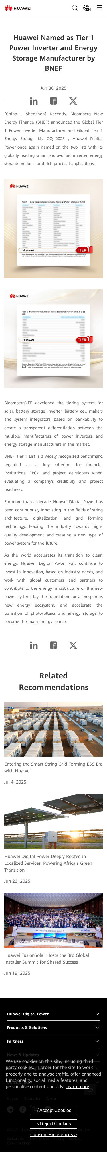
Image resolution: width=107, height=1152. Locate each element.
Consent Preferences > (53, 1134)
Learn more (77, 1086)
